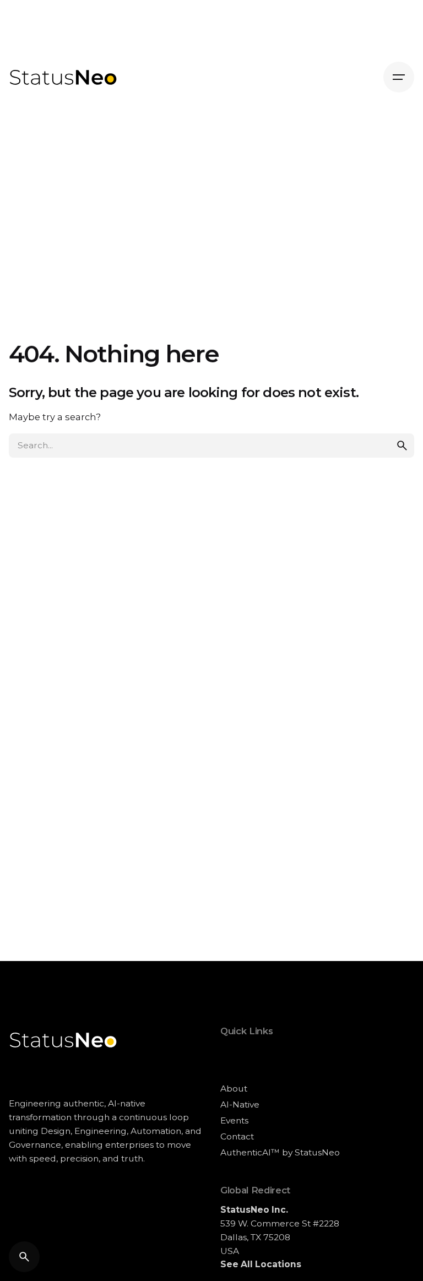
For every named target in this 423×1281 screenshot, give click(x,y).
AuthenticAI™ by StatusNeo (280, 1152)
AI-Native (239, 1104)
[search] (402, 445)
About (233, 1088)
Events (234, 1120)
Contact (237, 1136)
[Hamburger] (398, 77)
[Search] (24, 1256)
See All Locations (260, 1264)
